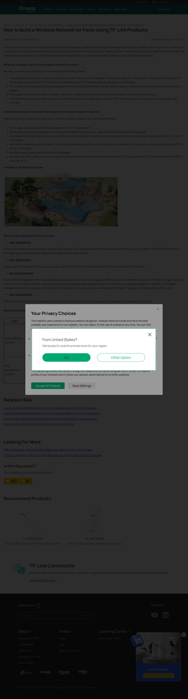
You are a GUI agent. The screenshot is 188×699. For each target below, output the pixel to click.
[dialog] (94, 349)
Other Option (121, 357)
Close (150, 334)
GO (66, 357)
